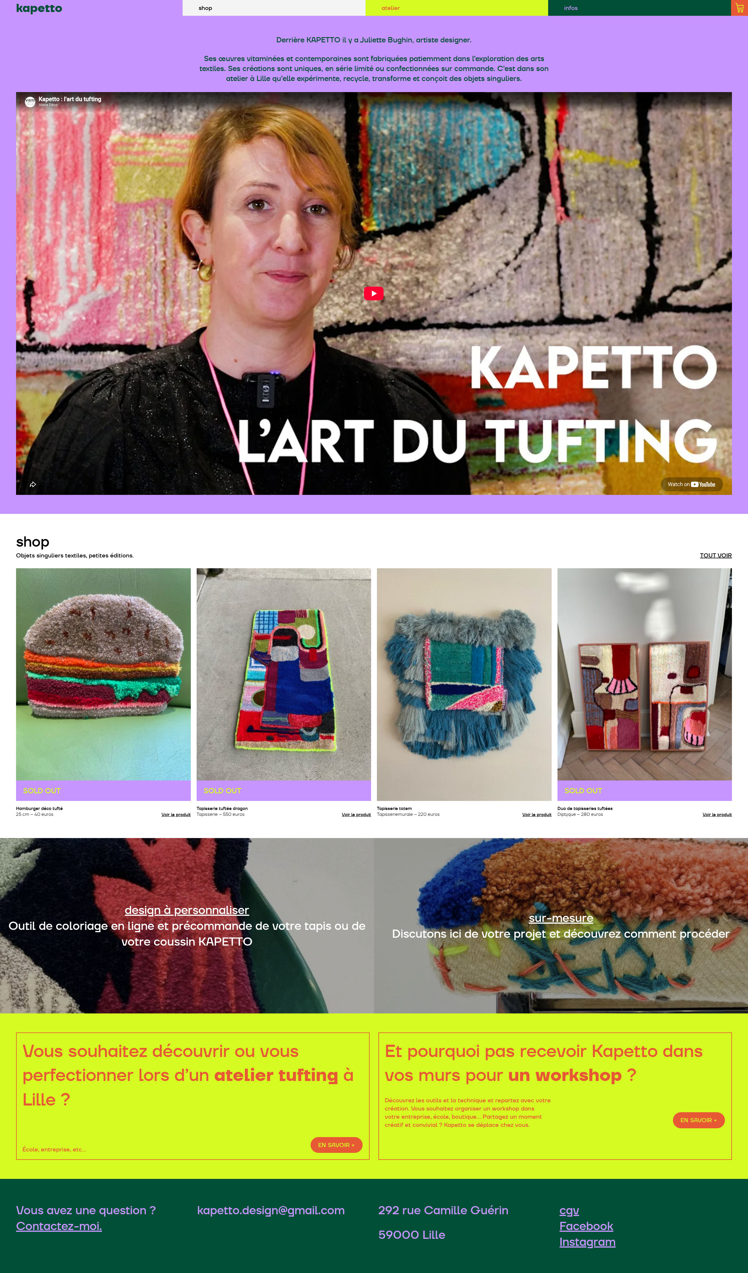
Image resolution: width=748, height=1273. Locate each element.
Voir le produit (176, 814)
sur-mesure (561, 918)
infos (571, 8)
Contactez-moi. (59, 1226)
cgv (569, 1210)
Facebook (586, 1226)
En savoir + (336, 1145)
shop (205, 8)
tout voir (716, 555)
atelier (391, 8)
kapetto (39, 8)
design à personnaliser (187, 910)
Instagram (588, 1242)
